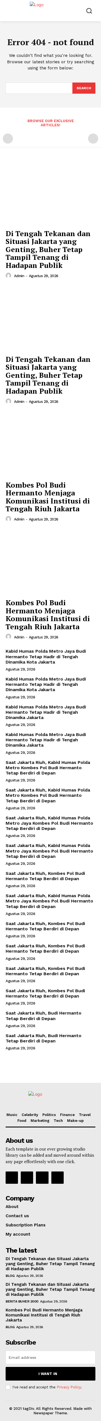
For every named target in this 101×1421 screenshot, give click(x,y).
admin (19, 276)
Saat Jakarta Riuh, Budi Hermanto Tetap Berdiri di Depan (43, 1015)
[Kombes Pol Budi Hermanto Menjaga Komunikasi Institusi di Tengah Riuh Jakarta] (50, 444)
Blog (10, 1276)
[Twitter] (42, 1177)
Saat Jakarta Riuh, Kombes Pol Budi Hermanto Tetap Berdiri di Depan (45, 876)
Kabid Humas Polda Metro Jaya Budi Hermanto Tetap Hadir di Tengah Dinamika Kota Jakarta (46, 656)
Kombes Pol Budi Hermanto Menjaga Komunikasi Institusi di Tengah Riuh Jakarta (48, 497)
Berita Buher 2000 (22, 1301)
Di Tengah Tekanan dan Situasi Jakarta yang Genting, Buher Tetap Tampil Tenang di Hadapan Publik (48, 249)
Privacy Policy (69, 1387)
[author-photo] (9, 276)
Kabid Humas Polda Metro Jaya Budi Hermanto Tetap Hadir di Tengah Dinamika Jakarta (46, 712)
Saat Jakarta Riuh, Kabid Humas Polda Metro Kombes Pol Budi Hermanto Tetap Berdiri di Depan (48, 768)
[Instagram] (27, 1177)
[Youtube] (57, 1177)
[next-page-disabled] (93, 139)
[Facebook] (12, 1177)
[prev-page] (8, 139)
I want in (47, 1374)
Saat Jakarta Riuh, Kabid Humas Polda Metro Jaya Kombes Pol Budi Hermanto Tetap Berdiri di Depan (49, 823)
